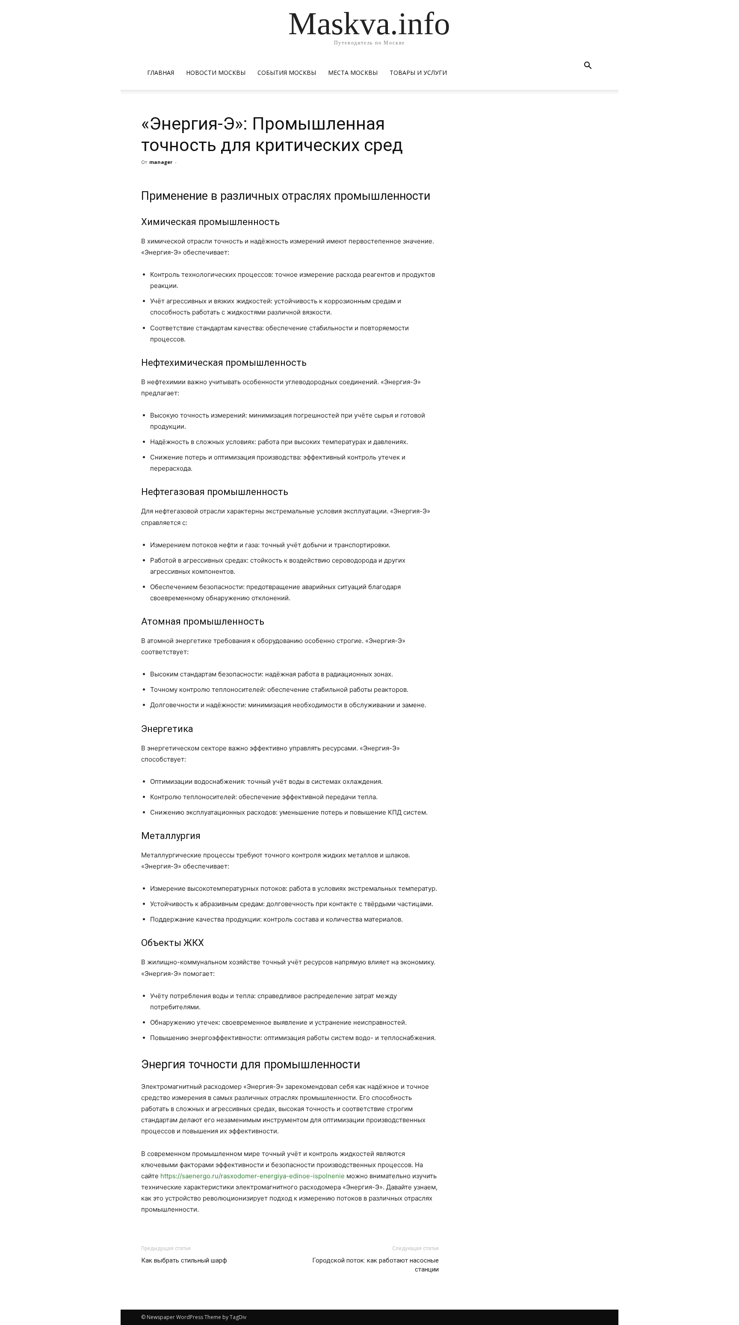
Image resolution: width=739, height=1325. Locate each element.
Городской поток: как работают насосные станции (375, 1265)
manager (160, 162)
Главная (160, 72)
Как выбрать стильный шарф (184, 1260)
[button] (587, 66)
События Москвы (286, 72)
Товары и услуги (418, 72)
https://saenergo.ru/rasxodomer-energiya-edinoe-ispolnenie (252, 1176)
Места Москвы (353, 72)
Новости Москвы (215, 72)
